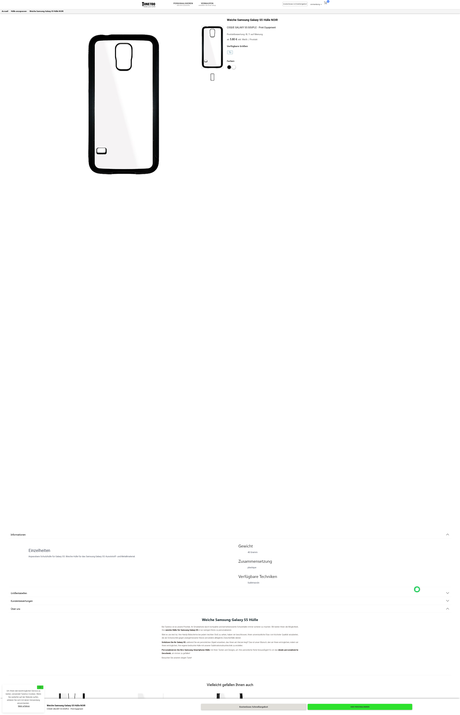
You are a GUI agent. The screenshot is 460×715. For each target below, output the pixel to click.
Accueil (5, 11)
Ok (40, 687)
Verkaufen (207, 4)
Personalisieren (183, 4)
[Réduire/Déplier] (417, 589)
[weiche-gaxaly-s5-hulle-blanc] (233, 68)
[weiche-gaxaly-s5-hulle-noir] (229, 68)
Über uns (15, 608)
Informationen (18, 534)
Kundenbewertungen (22, 600)
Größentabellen (19, 593)
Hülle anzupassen (19, 11)
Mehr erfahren (24, 706)
